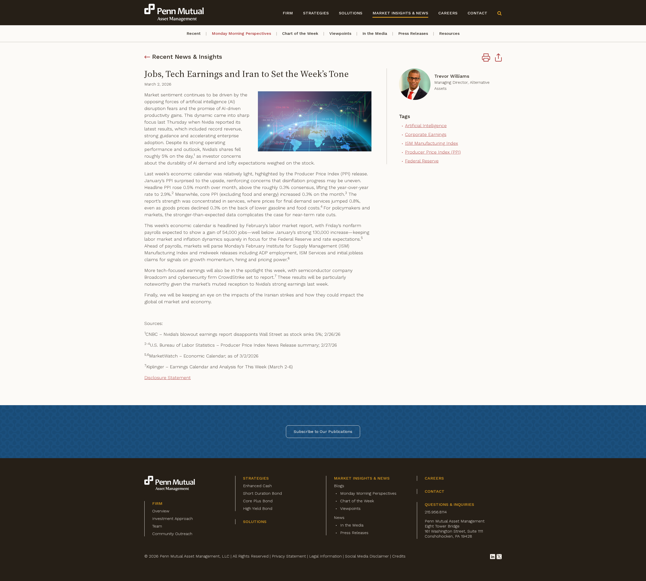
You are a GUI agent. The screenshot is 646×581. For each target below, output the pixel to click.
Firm (288, 13)
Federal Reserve (422, 160)
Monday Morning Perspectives (241, 33)
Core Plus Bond (258, 501)
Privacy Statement (289, 556)
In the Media (374, 33)
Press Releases (413, 33)
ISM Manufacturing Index (431, 143)
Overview (160, 511)
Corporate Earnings (425, 134)
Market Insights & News (400, 13)
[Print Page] (486, 58)
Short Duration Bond (262, 493)
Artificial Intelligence (426, 125)
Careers (447, 13)
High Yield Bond (257, 508)
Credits (399, 556)
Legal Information (325, 556)
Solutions (350, 13)
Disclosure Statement (167, 377)
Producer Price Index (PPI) (433, 152)
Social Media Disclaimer (367, 556)
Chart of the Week (300, 33)
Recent (193, 33)
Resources (449, 33)
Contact (477, 13)
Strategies (316, 13)
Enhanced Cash (257, 485)
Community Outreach (172, 533)
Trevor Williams (451, 76)
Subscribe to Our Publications (323, 431)
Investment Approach (172, 518)
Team (157, 526)
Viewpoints (340, 33)
